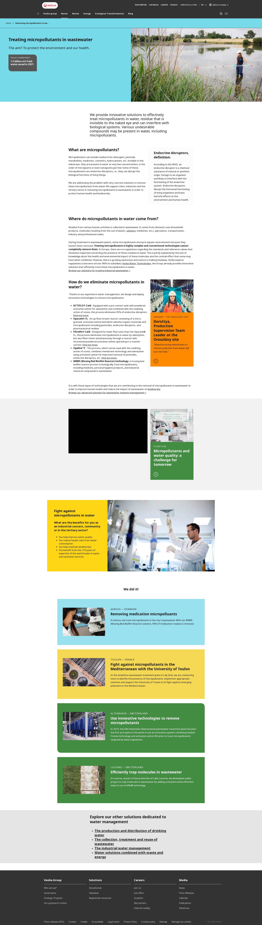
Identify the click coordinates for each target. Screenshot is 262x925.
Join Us (137, 887)
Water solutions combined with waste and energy (129, 854)
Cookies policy (148, 921)
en (202, 5)
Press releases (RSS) (54, 921)
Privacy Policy (130, 921)
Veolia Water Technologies (136, 263)
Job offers (139, 892)
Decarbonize (95, 887)
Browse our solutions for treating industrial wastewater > (99, 270)
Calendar (183, 898)
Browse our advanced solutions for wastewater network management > (107, 392)
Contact (72, 921)
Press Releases (186, 892)
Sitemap (163, 921)
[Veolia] (50, 5)
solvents (131, 230)
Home (8, 23)
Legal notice (113, 921)
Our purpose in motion (55, 903)
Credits (84, 921)
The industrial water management (123, 848)
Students (138, 898)
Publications (185, 903)
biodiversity (154, 389)
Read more (171, 323)
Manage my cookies (181, 921)
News (182, 887)
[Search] (221, 13)
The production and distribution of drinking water (130, 832)
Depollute (94, 892)
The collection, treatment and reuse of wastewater (126, 841)
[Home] (38, 14)
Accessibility (97, 921)
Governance (50, 892)
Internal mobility (142, 908)
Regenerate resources (100, 898)
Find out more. (109, 357)
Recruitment (140, 903)
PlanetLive (184, 908)
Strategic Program (53, 898)
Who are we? (50, 887)
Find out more (80, 315)
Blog (130, 13)
